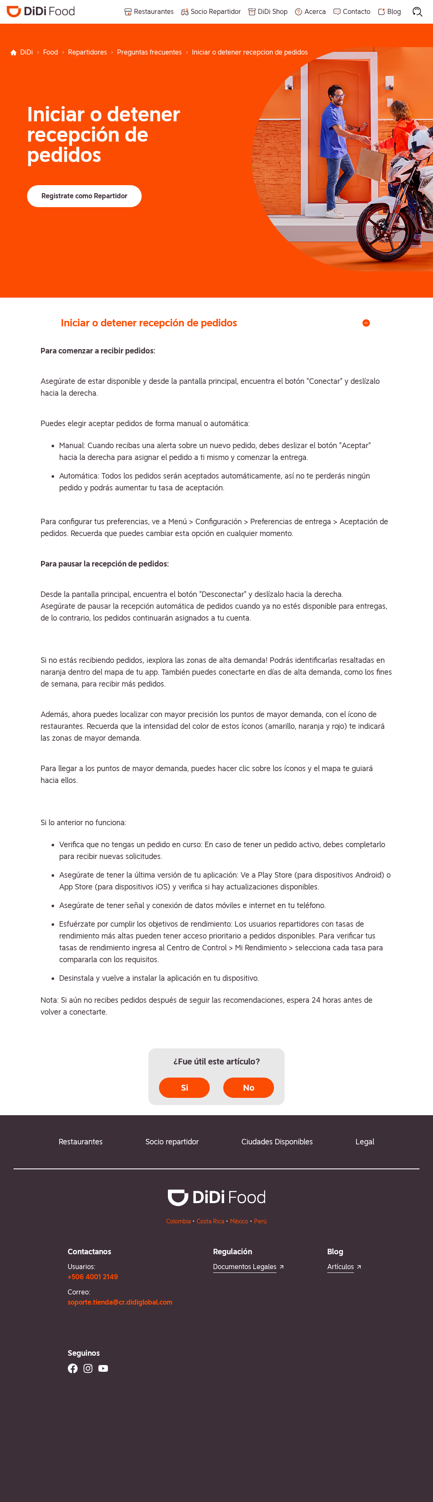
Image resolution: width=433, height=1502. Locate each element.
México (239, 1221)
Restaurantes (81, 1141)
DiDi (26, 52)
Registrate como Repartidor (84, 196)
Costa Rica (210, 1221)
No (249, 1088)
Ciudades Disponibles (277, 1141)
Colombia (178, 1221)
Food (50, 52)
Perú (260, 1221)
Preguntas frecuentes (149, 52)
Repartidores (87, 52)
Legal (365, 1141)
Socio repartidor (172, 1141)
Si (184, 1088)
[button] (84, 196)
